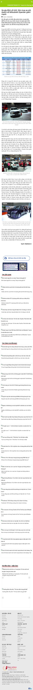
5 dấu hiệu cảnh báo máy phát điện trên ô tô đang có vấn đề (15, 312)
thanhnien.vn (28, 244)
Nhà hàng (4, 653)
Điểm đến (4, 646)
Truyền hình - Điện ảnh (22, 632)
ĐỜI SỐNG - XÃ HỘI (6, 613)
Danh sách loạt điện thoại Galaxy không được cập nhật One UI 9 (16, 419)
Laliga (19, 636)
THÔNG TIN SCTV (6, 663)
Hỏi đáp (3, 629)
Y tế (3, 622)
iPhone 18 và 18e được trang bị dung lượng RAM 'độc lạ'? (15, 460)
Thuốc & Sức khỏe (21, 649)
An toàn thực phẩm (22, 646)
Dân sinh (4, 615)
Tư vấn (19, 653)
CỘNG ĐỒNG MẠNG (6, 634)
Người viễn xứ (5, 660)
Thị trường (20, 618)
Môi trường (4, 620)
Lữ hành (3, 649)
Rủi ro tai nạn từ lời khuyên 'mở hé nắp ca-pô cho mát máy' (15, 532)
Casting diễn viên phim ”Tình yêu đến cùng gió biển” (14, 591)
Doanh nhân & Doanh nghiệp (23, 616)
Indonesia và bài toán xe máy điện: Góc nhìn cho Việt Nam (15, 523)
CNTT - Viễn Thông (21, 658)
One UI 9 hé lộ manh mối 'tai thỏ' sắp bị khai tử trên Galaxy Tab (16, 552)
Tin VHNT (19, 631)
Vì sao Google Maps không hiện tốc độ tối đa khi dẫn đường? (15, 367)
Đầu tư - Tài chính (21, 620)
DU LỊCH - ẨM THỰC (6, 644)
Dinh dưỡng (20, 651)
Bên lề (19, 641)
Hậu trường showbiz (22, 627)
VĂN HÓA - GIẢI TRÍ (22, 624)
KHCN (19, 656)
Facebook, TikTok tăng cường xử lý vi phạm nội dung (13, 503)
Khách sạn (4, 648)
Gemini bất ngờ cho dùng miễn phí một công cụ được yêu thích (16, 349)
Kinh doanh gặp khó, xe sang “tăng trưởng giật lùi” (13, 280)
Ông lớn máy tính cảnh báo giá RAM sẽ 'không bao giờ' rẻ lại (15, 398)
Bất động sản (20, 622)
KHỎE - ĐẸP (20, 644)
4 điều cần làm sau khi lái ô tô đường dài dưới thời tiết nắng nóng (16, 291)
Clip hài (3, 638)
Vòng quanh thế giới (6, 656)
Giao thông (4, 618)
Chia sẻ (3, 636)
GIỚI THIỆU (4, 662)
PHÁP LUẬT (5, 624)
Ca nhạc (19, 625)
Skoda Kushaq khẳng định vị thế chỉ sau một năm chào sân (15, 358)
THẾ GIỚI (4, 655)
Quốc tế (19, 639)
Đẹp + (19, 648)
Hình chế (4, 639)
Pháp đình (4, 627)
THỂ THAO (20, 634)
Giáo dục (4, 616)
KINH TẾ (19, 613)
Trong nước (20, 638)
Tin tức (3, 625)
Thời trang (20, 629)
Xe (18, 660)
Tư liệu (3, 658)
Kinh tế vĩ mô (20, 615)
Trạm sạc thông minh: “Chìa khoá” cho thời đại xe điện (14, 439)
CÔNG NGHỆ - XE (21, 655)
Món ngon (4, 651)
